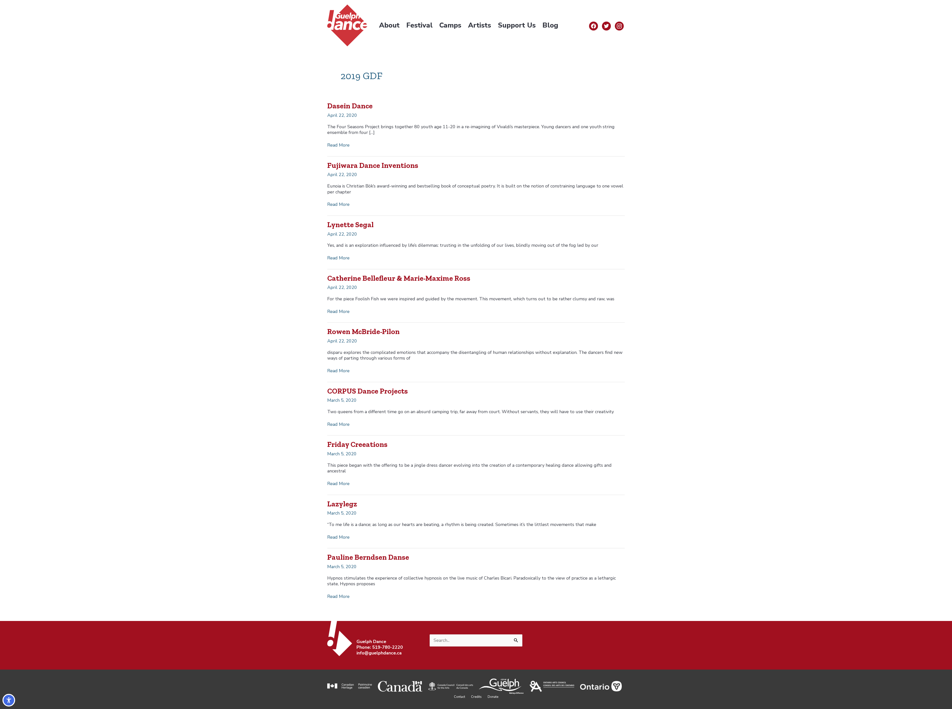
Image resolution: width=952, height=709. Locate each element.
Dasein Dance (350, 105)
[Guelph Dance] (347, 25)
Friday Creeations (357, 444)
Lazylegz (342, 503)
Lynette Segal (350, 224)
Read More (338, 145)
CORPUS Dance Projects (367, 391)
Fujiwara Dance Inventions (372, 165)
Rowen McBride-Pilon (363, 331)
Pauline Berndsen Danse (368, 557)
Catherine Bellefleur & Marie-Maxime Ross (398, 278)
